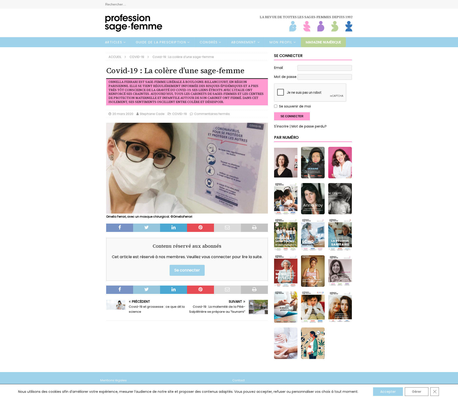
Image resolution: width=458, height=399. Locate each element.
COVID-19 (179, 114)
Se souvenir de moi (295, 106)
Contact (238, 380)
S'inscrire (281, 126)
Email (278, 67)
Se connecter (187, 270)
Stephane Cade (152, 114)
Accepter (388, 391)
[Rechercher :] (229, 4)
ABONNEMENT (243, 42)
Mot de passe (285, 76)
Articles (113, 42)
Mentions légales (113, 380)
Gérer (416, 391)
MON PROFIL (281, 42)
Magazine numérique (323, 42)
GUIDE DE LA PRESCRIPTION (161, 42)
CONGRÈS (209, 42)
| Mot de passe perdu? (308, 126)
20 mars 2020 (122, 114)
